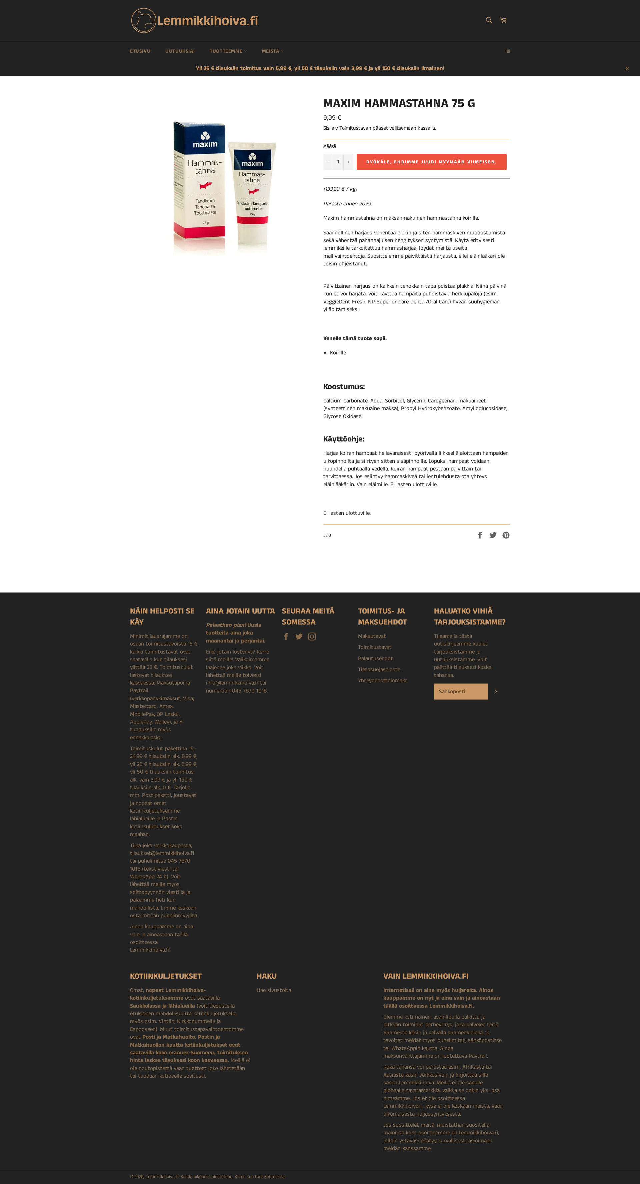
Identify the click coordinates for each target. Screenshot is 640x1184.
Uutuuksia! (180, 51)
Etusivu (140, 51)
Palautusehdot (375, 659)
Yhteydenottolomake (382, 681)
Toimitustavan (355, 128)
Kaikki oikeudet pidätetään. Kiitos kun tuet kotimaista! (233, 1177)
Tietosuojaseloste (379, 670)
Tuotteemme (227, 51)
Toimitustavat (375, 647)
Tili (507, 51)
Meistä (271, 51)
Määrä (329, 146)
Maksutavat (372, 636)
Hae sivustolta (274, 990)
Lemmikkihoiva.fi (162, 1177)
